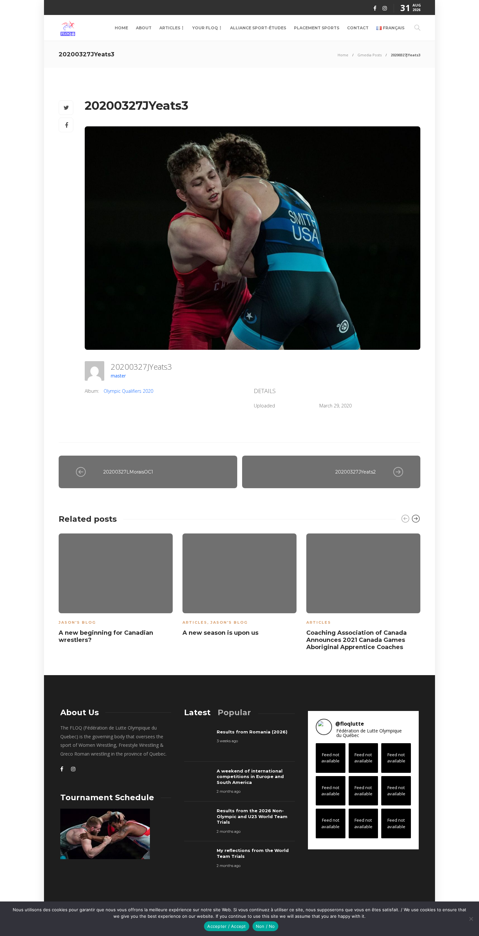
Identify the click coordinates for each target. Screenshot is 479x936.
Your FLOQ (205, 27)
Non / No (265, 926)
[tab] (197, 712)
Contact (358, 27)
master (118, 376)
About (144, 27)
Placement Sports (316, 27)
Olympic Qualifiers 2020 (128, 391)
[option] (116, 589)
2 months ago (228, 791)
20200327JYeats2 (355, 472)
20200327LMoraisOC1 (128, 472)
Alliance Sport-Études (258, 27)
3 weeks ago (227, 741)
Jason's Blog (77, 622)
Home (121, 27)
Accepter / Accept (226, 926)
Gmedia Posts (369, 54)
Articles (169, 27)
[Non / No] (471, 918)
